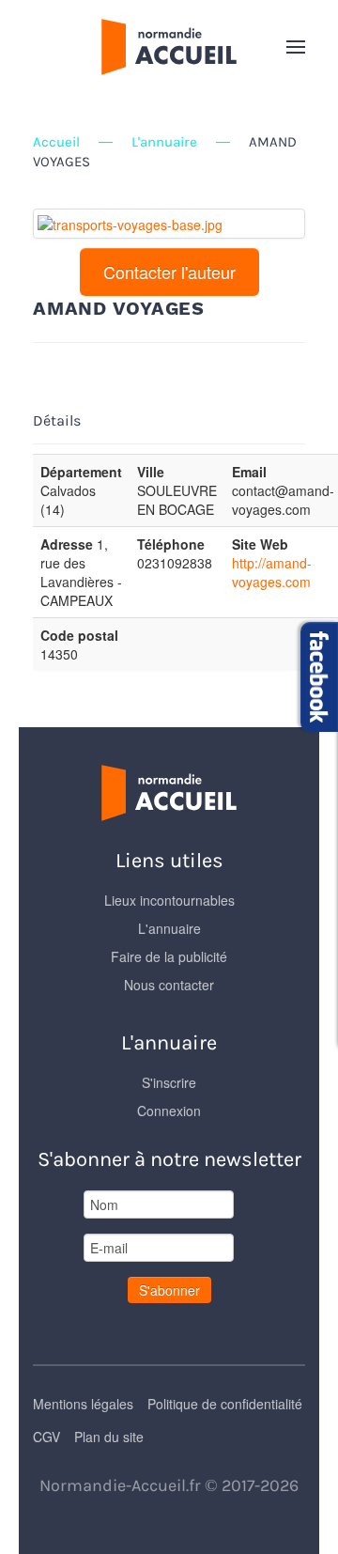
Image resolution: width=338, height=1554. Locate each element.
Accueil (56, 141)
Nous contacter (169, 984)
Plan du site (109, 1436)
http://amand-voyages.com (272, 572)
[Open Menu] (295, 47)
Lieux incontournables (169, 900)
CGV (46, 1436)
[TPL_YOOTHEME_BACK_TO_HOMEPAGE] (169, 47)
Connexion (169, 1110)
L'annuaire (164, 141)
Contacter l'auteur (169, 271)
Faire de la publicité (169, 956)
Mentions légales (83, 1403)
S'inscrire (169, 1082)
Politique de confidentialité (224, 1403)
